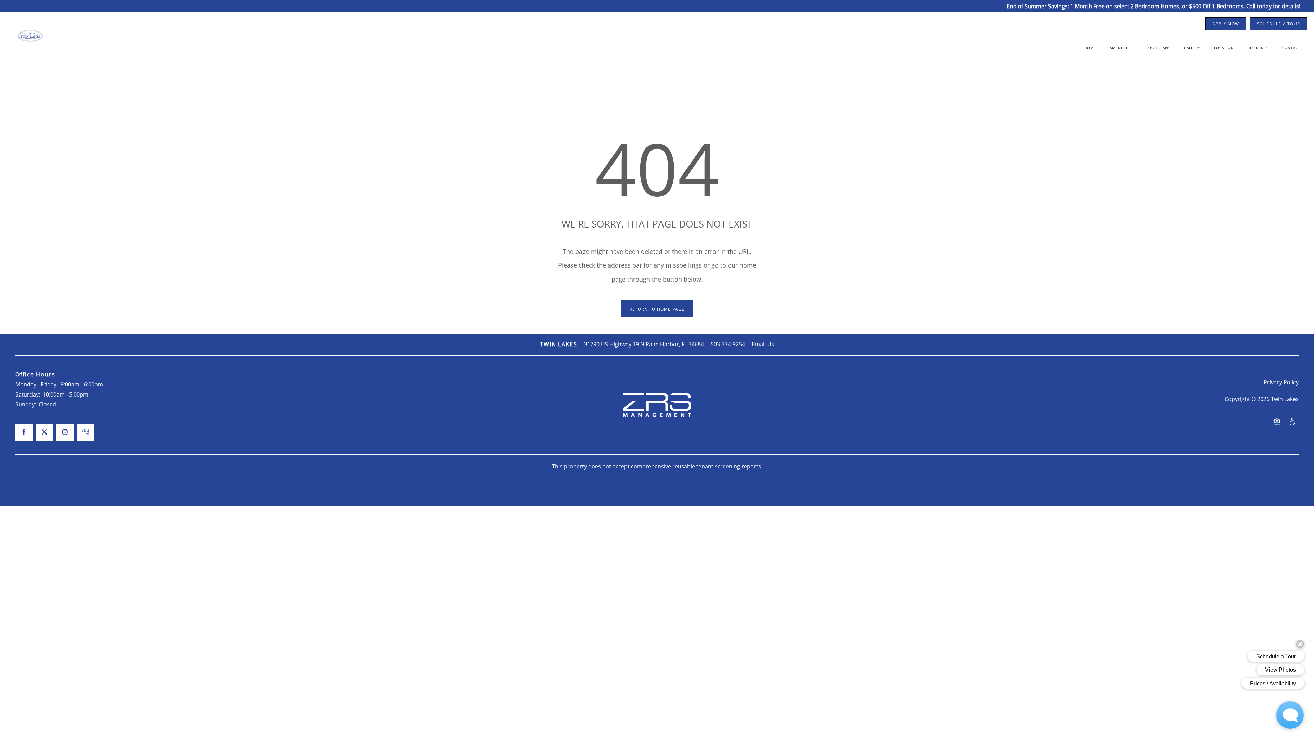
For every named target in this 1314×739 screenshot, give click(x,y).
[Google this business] (85, 432)
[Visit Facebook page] (24, 432)
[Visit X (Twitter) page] (44, 432)
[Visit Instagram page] (65, 432)
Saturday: (27, 394)
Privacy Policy (1281, 382)
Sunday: (25, 404)
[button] (1225, 23)
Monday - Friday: (36, 384)
